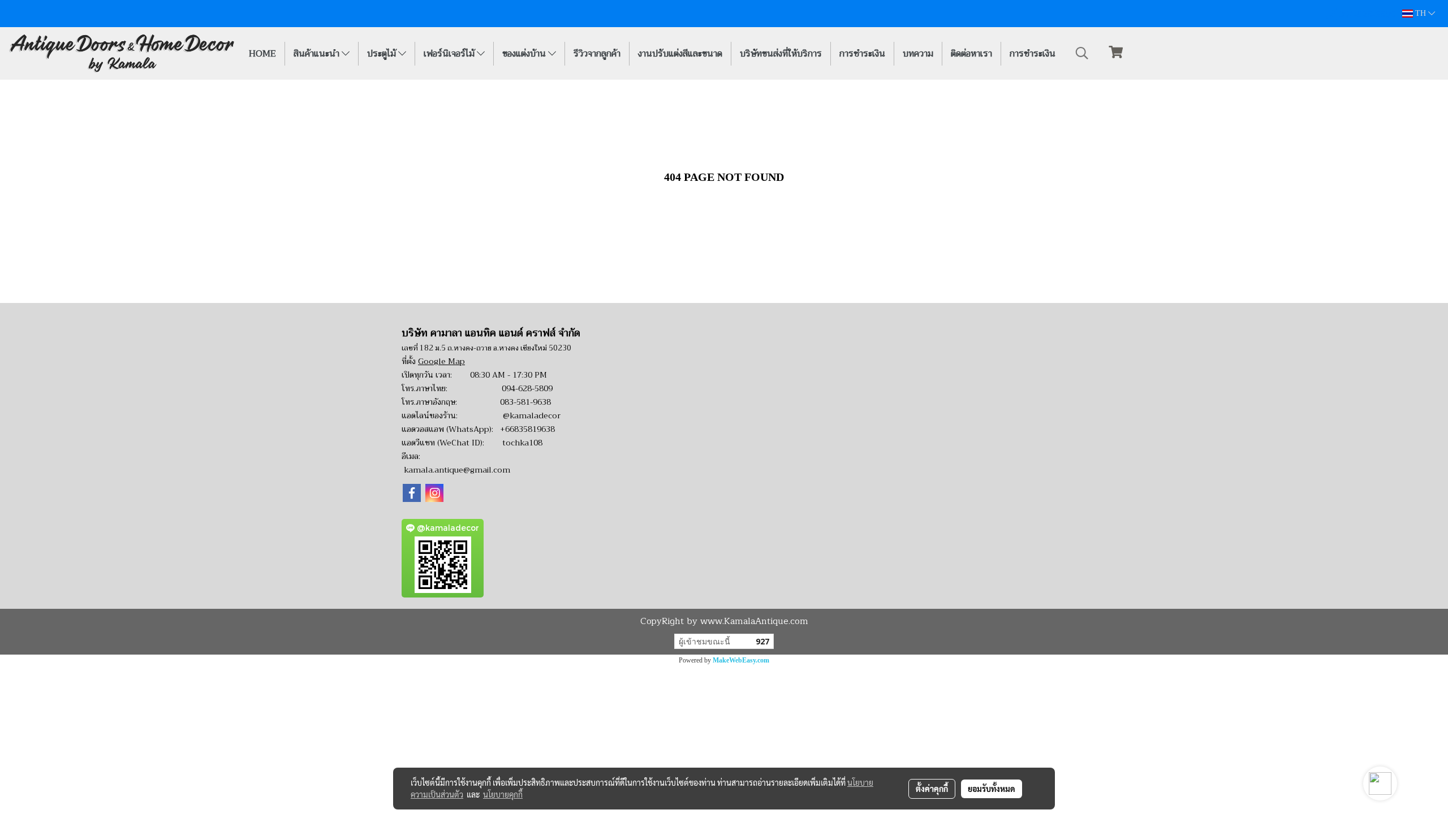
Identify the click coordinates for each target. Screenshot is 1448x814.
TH (1420, 13)
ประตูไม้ (382, 54)
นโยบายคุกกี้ (503, 794)
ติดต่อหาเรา (971, 54)
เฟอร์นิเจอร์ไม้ (450, 54)
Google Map (441, 361)
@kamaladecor (532, 415)
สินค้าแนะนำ (318, 54)
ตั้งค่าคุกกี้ (932, 788)
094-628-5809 (527, 388)
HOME (262, 54)
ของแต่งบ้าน (525, 54)
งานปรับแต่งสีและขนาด (680, 54)
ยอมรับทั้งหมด (991, 788)
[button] (1082, 53)
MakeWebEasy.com (741, 660)
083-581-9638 (525, 402)
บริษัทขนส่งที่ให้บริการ (781, 54)
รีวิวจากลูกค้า (597, 54)
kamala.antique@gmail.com (457, 470)
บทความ (918, 54)
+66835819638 (527, 429)
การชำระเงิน (862, 54)
